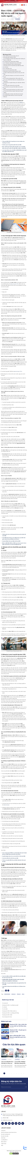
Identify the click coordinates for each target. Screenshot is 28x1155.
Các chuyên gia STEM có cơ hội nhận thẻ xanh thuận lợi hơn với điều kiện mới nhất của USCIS (14, 853)
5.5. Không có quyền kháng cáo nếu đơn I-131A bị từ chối (14, 83)
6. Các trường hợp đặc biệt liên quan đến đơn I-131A (13, 89)
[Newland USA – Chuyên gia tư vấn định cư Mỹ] (14, 1031)
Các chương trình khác (7, 1016)
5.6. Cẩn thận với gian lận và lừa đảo (12, 85)
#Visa (23, 994)
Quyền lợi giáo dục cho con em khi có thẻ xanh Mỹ (13, 856)
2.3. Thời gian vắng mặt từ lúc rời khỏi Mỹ (13, 63)
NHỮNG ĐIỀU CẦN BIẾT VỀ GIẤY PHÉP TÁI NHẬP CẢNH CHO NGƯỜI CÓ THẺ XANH (13, 980)
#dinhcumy (13, 994)
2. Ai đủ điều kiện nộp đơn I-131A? (9, 57)
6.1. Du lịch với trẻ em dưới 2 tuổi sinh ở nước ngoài (13, 91)
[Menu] (26, 5)
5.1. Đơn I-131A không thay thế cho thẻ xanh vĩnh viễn (14, 73)
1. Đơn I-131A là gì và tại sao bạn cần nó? (11, 55)
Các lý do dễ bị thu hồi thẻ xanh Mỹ (10, 858)
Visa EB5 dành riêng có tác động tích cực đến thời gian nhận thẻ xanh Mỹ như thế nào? (13, 538)
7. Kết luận (5, 96)
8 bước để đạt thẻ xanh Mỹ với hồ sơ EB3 (11, 541)
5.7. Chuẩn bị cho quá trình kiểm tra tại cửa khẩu (13, 87)
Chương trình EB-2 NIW (7, 1014)
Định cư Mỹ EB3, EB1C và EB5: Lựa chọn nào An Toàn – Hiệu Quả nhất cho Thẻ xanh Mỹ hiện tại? (14, 543)
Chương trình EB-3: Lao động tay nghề (10, 1005)
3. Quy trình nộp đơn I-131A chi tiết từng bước (12, 64)
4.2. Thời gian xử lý (8, 68)
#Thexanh (18, 994)
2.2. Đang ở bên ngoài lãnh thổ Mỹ (11, 61)
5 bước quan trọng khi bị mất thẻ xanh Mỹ (11, 144)
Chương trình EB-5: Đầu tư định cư (9, 1011)
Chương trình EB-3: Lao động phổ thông (10, 1013)
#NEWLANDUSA (7, 994)
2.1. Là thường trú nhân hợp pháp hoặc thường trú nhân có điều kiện (14, 59)
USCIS (21, 102)
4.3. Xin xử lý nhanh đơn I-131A (10, 70)
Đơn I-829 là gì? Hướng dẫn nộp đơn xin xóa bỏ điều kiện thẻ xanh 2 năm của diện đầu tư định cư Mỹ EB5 (14, 147)
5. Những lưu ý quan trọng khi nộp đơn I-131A (12, 71)
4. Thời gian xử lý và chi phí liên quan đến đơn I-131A (13, 65)
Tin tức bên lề (5, 1003)
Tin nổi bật (4, 1007)
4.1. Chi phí (6, 67)
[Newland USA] (9, 5)
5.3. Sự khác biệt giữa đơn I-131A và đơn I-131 (13, 78)
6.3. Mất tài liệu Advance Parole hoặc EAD (13, 95)
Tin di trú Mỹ (4, 1009)
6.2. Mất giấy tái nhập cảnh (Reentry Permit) (13, 94)
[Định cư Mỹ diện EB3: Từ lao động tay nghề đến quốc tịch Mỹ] (14, 1037)
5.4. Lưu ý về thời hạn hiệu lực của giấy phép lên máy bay (14, 80)
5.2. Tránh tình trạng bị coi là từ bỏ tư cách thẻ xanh (14, 76)
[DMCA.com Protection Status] (14, 1153)
